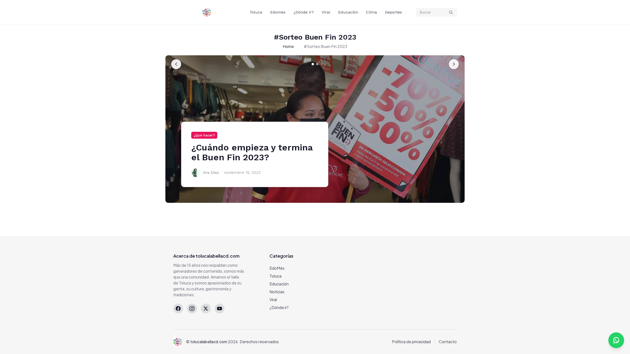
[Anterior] (176, 64)
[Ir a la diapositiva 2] (317, 64)
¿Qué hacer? (204, 135)
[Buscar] (451, 12)
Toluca (256, 12)
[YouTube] (219, 308)
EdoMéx (276, 268)
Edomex (278, 12)
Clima (371, 12)
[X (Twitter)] (206, 308)
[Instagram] (192, 308)
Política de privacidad (411, 341)
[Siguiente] (454, 64)
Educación (348, 12)
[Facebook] (178, 308)
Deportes (393, 12)
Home (288, 46)
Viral (326, 12)
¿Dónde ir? (304, 12)
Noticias (276, 291)
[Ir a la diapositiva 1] (313, 64)
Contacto (448, 341)
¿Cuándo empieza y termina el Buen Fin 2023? (252, 152)
